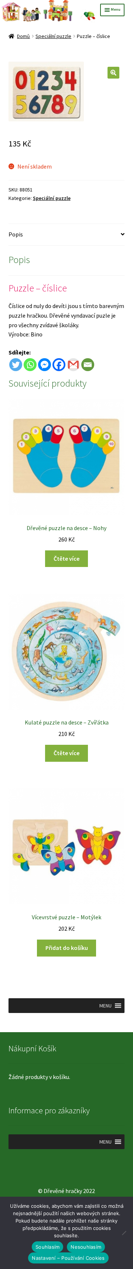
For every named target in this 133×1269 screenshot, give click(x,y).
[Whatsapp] (30, 364)
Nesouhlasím (86, 1247)
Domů (23, 36)
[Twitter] (15, 364)
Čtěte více (66, 558)
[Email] (87, 364)
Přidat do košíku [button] (66, 947)
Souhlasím (47, 1247)
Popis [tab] (15, 234)
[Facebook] (58, 364)
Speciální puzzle (53, 36)
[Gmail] (73, 364)
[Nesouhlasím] (123, 1233)
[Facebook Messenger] (44, 364)
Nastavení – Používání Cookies (68, 1258)
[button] (113, 73)
